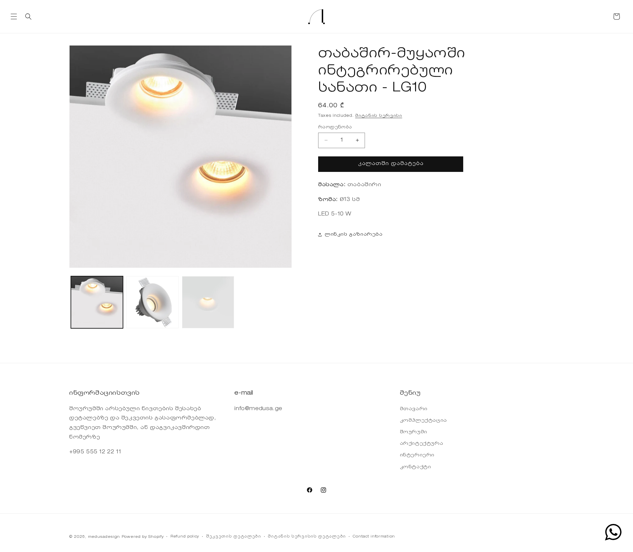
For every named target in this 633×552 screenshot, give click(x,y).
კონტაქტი (415, 467)
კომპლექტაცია (423, 420)
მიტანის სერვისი (378, 116)
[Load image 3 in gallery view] (208, 302)
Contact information (374, 536)
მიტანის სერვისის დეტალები (307, 536)
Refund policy (184, 536)
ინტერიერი (417, 455)
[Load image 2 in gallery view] (152, 302)
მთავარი (414, 409)
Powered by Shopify (143, 537)
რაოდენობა (335, 127)
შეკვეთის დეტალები (233, 536)
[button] (14, 16)
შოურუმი (413, 432)
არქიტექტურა (421, 443)
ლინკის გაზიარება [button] (354, 234)
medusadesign (104, 537)
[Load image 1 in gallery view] (97, 302)
